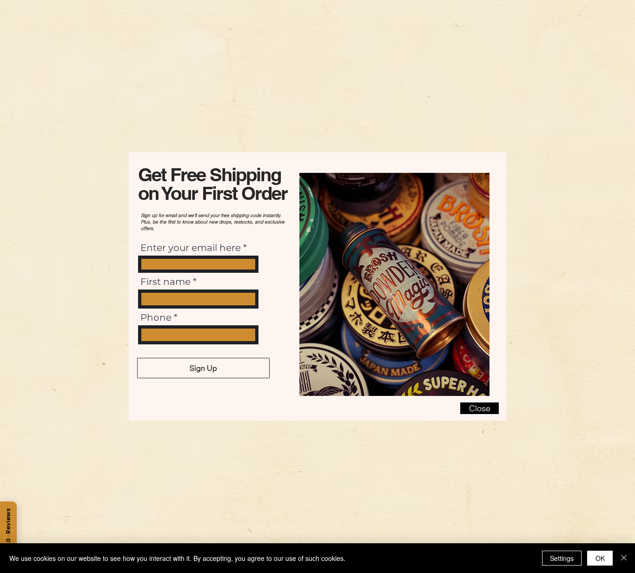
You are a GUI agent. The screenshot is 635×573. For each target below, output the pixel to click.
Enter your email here (190, 247)
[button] (479, 408)
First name (165, 281)
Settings (562, 558)
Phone (156, 317)
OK (600, 558)
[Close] (623, 558)
